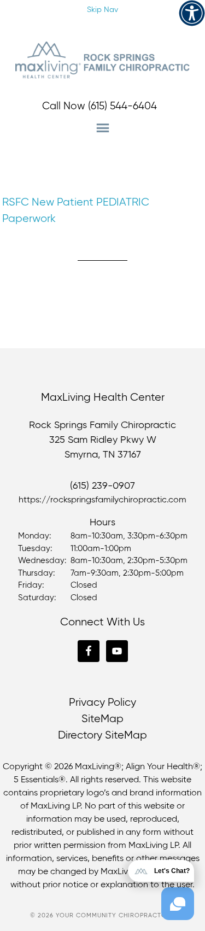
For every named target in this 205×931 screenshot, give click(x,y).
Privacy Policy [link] (102, 703)
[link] (192, 13)
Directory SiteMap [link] (102, 735)
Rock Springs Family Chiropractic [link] (102, 60)
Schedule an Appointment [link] (97, 32)
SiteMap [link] (102, 719)
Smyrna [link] (81, 455)
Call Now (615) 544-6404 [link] (99, 106)
